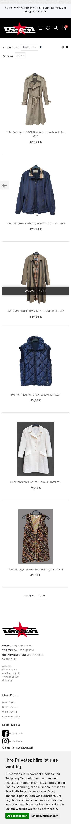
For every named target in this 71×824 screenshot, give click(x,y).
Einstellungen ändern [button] (44, 815)
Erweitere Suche (11, 716)
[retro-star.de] (20, 28)
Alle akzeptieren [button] (17, 815)
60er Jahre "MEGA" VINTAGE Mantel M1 (35, 482)
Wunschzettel (9, 711)
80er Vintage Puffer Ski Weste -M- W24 (35, 394)
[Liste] (67, 47)
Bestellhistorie (10, 707)
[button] (48, 28)
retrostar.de (16, 741)
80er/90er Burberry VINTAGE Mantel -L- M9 (35, 310)
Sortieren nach (11, 47)
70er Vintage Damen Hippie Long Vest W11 (35, 569)
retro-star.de (16, 733)
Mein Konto (8, 702)
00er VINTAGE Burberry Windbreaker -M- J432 (35, 223)
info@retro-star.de (36, 11)
